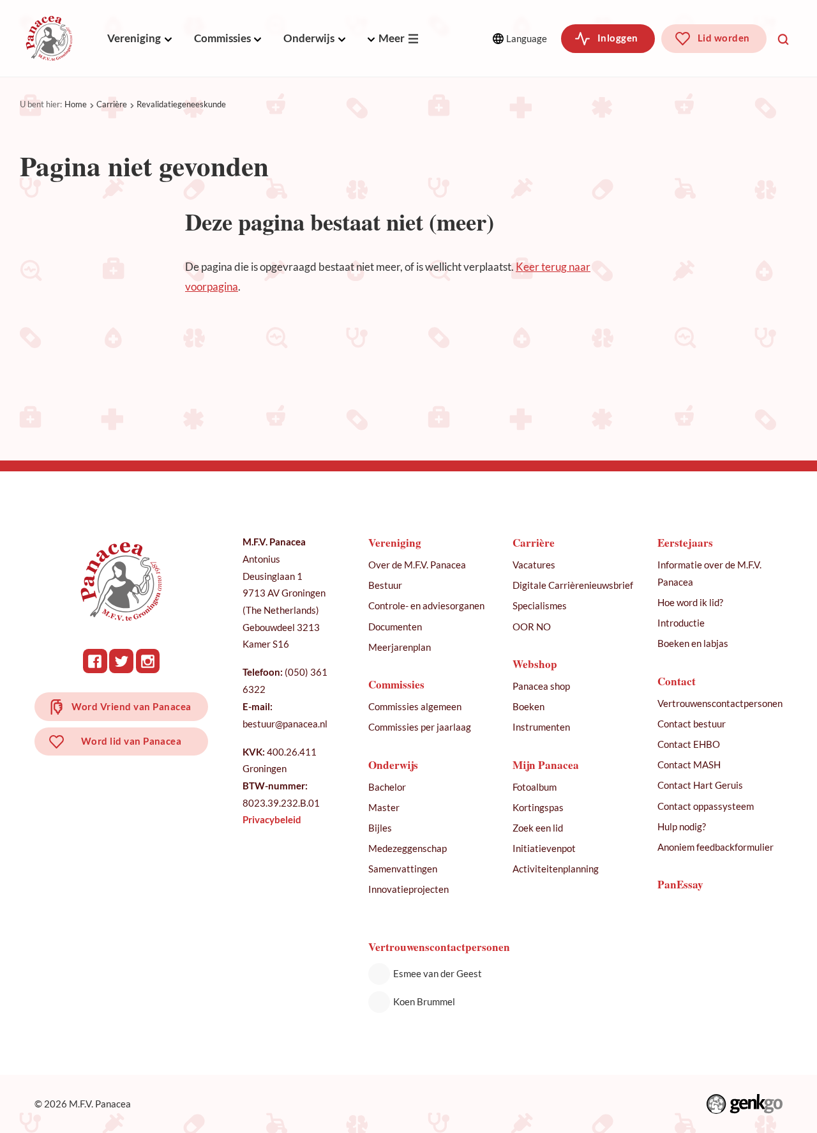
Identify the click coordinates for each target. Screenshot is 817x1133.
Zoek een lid (538, 827)
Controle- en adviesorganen (426, 605)
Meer (392, 38)
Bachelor (387, 787)
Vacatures (534, 564)
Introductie (681, 622)
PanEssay (680, 884)
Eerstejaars (685, 543)
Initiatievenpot (544, 848)
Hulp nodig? (681, 826)
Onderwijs (308, 38)
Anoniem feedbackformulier (715, 847)
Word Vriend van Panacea (131, 706)
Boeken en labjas (692, 643)
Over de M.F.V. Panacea (417, 564)
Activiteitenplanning (556, 868)
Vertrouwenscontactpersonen (720, 703)
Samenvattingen (402, 868)
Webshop (535, 664)
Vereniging (134, 38)
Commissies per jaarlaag (419, 727)
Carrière (111, 104)
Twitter (121, 661)
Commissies (222, 38)
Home (75, 104)
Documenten (395, 626)
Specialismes (540, 605)
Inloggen (617, 37)
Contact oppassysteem (705, 806)
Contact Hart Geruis (700, 785)
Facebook (95, 661)
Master (384, 807)
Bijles (380, 827)
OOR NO (532, 626)
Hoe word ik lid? (690, 602)
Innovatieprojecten (408, 889)
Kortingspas (538, 807)
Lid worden (724, 37)
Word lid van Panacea (131, 741)
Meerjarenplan (399, 647)
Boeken (528, 706)
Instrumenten (541, 727)
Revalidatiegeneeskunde (181, 104)
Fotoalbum (535, 787)
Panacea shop (541, 686)
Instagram (148, 661)
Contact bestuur (691, 723)
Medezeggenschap (407, 848)
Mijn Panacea (546, 765)
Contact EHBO (688, 744)
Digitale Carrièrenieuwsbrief (573, 585)
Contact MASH (689, 764)
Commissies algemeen (414, 706)
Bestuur (385, 585)
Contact (676, 681)
